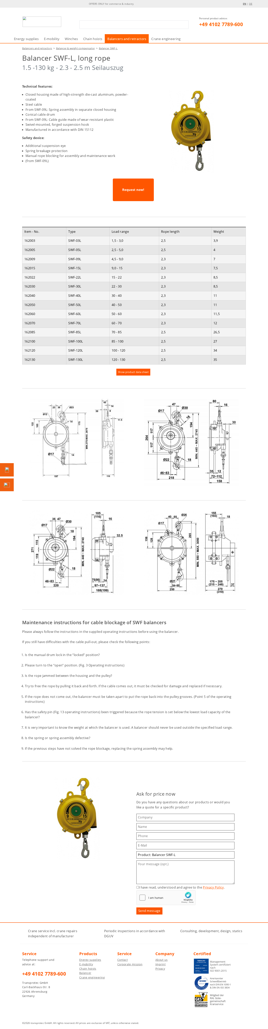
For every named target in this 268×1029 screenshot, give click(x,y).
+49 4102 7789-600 (221, 24)
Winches (71, 39)
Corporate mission (129, 964)
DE (251, 3)
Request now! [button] (133, 190)
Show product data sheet (133, 372)
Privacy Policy (213, 887)
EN (244, 3)
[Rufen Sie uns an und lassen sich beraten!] (7, 469)
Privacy (160, 968)
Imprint (160, 964)
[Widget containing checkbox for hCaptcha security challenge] (166, 897)
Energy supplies (26, 39)
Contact (122, 960)
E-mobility (52, 39)
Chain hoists (92, 39)
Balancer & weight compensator (75, 48)
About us (161, 960)
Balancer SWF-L (108, 48)
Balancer (85, 973)
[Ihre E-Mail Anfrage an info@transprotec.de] (7, 484)
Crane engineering (165, 39)
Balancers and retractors (126, 39)
